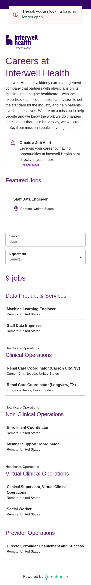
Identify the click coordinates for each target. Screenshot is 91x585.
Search (14, 236)
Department (17, 254)
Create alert (29, 165)
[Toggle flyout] (81, 257)
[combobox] (9, 259)
